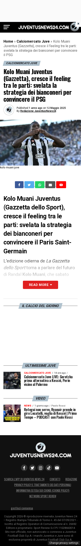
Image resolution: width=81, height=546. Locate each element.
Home (8, 41)
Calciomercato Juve (33, 41)
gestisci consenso (22, 508)
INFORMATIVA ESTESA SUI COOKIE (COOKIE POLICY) (42, 490)
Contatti (55, 479)
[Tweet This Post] (29, 184)
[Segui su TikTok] (49, 468)
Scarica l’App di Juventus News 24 (24, 479)
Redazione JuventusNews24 (38, 111)
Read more (39, 285)
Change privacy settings (63, 542)
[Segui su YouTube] (57, 468)
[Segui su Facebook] (24, 468)
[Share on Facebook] (19, 184)
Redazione (71, 479)
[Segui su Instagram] (40, 468)
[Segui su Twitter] (32, 468)
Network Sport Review (42, 496)
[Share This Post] (40, 184)
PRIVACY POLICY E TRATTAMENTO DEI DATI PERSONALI (42, 485)
